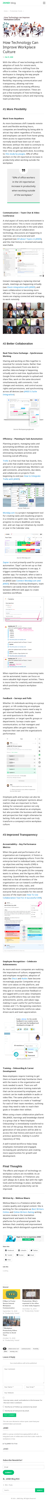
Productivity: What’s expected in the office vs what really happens (31, 1303)
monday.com (13, 1351)
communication (26, 1348)
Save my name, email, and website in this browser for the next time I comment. (22, 1401)
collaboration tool (13, 1348)
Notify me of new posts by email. (17, 1411)
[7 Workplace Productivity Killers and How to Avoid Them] (11, 1321)
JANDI (5, 1351)
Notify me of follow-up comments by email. (21, 1407)
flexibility (36, 1348)
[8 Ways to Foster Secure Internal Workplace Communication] (11, 1294)
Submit (8, 1472)
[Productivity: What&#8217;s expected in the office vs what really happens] (31, 1294)
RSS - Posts (9, 1485)
